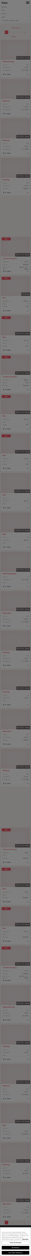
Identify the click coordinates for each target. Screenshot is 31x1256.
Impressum (25, 1239)
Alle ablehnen (15, 1247)
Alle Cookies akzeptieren (15, 1252)
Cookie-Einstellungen (16, 1242)
